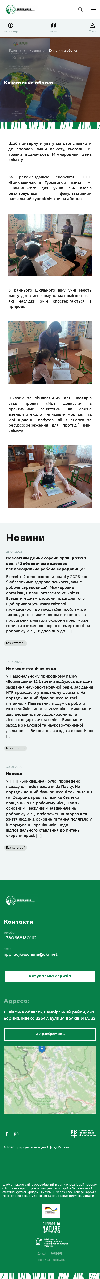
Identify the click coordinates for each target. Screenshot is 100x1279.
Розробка (50, 1260)
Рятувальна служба (50, 976)
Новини (35, 50)
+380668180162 (20, 938)
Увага (92, 31)
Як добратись (50, 1034)
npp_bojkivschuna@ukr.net (31, 954)
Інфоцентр (11, 31)
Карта (53, 31)
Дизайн (43, 1253)
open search (81, 10)
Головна (15, 50)
